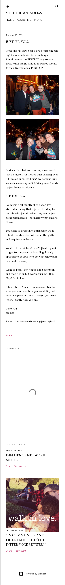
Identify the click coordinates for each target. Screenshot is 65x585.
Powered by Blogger (35, 573)
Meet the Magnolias (24, 13)
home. (10, 19)
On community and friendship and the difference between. (26, 540)
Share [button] (9, 335)
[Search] (57, 5)
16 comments (21, 466)
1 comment (20, 550)
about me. (24, 19)
